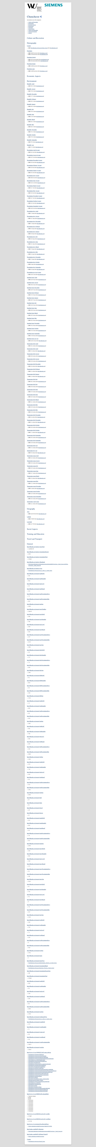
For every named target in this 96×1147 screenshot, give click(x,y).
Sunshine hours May (32, 318)
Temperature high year (32, 445)
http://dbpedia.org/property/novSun (35, 915)
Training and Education (33, 30)
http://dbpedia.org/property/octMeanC (36, 935)
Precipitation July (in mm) (33, 175)
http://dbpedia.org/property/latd (34, 797)
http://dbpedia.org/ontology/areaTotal (35, 546)
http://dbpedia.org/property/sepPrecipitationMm (38, 1006)
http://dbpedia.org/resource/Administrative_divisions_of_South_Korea (42, 962)
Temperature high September (34, 435)
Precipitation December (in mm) (34, 160)
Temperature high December (33, 364)
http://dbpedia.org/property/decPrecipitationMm (38, 665)
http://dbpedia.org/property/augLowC (36, 624)
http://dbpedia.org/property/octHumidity (36, 925)
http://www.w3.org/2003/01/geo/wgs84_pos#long (39, 1119)
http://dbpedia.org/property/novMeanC (36, 899)
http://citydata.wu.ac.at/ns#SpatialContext (36, 1060)
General (30, 33)
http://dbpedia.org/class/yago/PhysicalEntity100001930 (39, 1064)
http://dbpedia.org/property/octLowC (35, 930)
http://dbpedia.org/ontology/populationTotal (37, 557)
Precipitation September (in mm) (34, 206)
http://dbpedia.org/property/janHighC (36, 701)
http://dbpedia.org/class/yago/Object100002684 (38, 1091)
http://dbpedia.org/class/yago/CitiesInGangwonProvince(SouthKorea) (42, 1070)
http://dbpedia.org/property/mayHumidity (36, 854)
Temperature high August (33, 354)
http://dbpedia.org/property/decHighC (36, 650)
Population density (31, 57)
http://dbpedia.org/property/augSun (35, 645)
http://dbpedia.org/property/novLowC (36, 894)
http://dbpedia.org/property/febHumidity (36, 680)
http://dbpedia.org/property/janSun (35, 721)
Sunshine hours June (32, 308)
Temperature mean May (32, 481)
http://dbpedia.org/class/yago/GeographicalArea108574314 (40, 1072)
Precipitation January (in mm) (34, 170)
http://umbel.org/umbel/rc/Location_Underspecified (38, 1078)
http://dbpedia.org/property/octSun (35, 950)
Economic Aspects (32, 24)
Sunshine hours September (33, 333)
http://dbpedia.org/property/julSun (35, 757)
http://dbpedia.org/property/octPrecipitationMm (38, 945)
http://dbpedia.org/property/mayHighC (36, 848)
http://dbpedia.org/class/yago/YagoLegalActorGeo (38, 1074)
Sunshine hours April (32, 277)
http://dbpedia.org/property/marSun (35, 843)
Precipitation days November (34, 257)
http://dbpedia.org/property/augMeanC (36, 629)
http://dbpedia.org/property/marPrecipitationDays (38, 833)
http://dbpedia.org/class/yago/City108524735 (37, 1061)
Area (28, 511)
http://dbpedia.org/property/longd (35, 808)
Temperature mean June (32, 471)
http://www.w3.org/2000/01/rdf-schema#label (38, 1094)
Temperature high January (33, 374)
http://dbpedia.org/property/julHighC (35, 726)
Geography (30, 27)
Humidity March (31, 119)
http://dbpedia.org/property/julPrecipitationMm (38, 752)
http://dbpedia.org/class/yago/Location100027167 (38, 1073)
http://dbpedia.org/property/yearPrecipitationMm (38, 1042)
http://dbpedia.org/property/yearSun (35, 1047)
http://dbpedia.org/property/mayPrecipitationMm (38, 874)
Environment (31, 26)
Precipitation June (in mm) (33, 180)
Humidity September (32, 140)
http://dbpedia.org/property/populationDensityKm (38, 971)
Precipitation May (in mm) (33, 191)
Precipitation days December (34, 221)
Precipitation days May (32, 252)
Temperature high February (33, 369)
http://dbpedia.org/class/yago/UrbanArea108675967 (39, 1081)
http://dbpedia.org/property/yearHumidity (36, 1027)
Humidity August (31, 89)
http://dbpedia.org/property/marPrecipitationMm (38, 838)
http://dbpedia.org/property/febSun (35, 696)
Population (29, 51)
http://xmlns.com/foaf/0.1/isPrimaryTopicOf (37, 1134)
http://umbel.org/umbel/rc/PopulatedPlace (36, 1066)
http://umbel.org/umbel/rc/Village (34, 1087)
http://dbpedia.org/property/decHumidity (36, 655)
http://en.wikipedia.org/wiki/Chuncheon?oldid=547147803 (40, 1126)
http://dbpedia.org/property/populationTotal (37, 976)
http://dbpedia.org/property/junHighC (36, 762)
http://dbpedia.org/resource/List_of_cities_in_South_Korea (40, 570)
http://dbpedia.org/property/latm (34, 803)
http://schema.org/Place (33, 1077)
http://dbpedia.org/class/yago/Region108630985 (38, 1057)
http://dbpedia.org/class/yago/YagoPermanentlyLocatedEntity (40, 1069)
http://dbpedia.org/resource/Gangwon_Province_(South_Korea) (41, 968)
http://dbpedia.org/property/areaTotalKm (36, 609)
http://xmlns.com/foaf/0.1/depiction (35, 1129)
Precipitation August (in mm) (34, 155)
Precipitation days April (32, 211)
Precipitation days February (33, 226)
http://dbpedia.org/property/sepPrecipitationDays (38, 1001)
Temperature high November (33, 415)
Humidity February (31, 99)
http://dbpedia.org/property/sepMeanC (36, 996)
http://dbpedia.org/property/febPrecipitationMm (38, 691)
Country (29, 46)
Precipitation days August (33, 216)
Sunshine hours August (32, 282)
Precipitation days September (34, 267)
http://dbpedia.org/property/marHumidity (36, 823)
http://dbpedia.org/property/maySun (35, 879)
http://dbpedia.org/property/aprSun (35, 604)
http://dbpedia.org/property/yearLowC (36, 1032)
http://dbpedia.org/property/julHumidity (36, 731)
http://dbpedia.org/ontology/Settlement (36, 1054)
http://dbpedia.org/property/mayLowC (36, 859)
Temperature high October (33, 425)
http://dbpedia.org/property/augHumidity (36, 619)
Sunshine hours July (32, 303)
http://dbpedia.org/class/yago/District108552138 (38, 1089)
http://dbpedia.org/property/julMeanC (36, 741)
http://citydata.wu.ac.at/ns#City (34, 1083)
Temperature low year (32, 450)
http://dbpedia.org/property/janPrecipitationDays (38, 711)
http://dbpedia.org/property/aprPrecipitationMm (38, 599)
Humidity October (31, 135)
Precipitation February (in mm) (34, 165)
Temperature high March (33, 399)
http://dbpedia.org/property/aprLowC (35, 584)
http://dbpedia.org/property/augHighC (36, 614)
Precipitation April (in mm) (33, 150)
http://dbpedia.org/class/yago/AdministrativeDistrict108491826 (41, 1058)
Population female (31, 64)
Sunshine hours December (33, 287)
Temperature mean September (34, 496)
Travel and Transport (32, 31)
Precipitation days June (32, 242)
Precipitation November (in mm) (34, 196)
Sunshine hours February (33, 293)
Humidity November (32, 129)
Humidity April (30, 84)
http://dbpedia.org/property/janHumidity (36, 706)
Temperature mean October (33, 491)
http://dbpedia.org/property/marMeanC (36, 828)
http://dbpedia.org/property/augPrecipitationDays (38, 634)
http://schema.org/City (32, 1085)
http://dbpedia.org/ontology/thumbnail (36, 562)
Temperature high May (32, 405)
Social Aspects (31, 29)
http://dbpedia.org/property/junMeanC (36, 777)
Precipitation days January (33, 231)
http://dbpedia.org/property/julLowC (35, 736)
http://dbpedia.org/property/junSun (35, 792)
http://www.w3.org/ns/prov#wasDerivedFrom (38, 1124)
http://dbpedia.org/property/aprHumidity (36, 578)
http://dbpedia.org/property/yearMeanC (36, 1037)
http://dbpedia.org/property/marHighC (36, 818)
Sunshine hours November (33, 323)
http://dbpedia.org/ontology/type (34, 568)
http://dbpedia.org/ (53, 48)
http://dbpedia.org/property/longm (35, 813)
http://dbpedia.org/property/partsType (35, 961)
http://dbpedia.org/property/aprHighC (36, 573)
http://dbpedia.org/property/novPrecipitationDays (38, 904)
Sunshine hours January (32, 298)
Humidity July (30, 109)
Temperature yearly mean (33, 501)
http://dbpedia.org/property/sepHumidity (36, 986)
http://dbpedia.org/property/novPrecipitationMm (38, 910)
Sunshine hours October (32, 328)
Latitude (29, 517)
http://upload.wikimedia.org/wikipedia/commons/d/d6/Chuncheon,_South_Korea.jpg (45, 1131)
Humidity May (30, 124)
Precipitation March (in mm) (33, 186)
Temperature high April (32, 343)
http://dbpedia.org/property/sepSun (35, 1011)
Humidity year (30, 145)
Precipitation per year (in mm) (34, 272)
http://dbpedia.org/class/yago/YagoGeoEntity (37, 1056)
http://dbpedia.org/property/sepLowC (35, 991)
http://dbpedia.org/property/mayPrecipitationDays (38, 869)
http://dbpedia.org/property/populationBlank (37, 966)
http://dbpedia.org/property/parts (34, 955)
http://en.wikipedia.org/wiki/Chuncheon (36, 1136)
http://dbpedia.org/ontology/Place (35, 1076)
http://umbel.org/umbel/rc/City (34, 1062)
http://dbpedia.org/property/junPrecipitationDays (38, 782)
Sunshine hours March (32, 313)
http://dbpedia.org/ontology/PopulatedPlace (37, 1065)
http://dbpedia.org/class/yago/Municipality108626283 (39, 1088)
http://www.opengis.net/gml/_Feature (35, 1080)
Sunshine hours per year (32, 338)
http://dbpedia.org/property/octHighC (36, 920)
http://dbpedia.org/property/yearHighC (36, 1022)
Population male (31, 69)
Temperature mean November (34, 486)
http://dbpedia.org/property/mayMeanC (36, 864)
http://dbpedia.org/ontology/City (34, 1084)
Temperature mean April (33, 456)
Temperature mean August (33, 461)
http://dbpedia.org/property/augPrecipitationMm (38, 640)
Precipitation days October (33, 262)
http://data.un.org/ (43, 53)
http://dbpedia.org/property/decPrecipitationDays (38, 660)
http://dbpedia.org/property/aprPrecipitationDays (38, 594)
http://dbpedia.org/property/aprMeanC (36, 589)
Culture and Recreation (33, 22)
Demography (31, 23)
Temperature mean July (32, 466)
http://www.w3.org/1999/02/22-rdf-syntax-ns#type (39, 1052)
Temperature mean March (33, 476)
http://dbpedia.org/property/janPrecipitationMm (38, 716)
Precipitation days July (32, 236)
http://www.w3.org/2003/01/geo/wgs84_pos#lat (38, 1114)
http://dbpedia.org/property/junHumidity (36, 767)
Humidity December (32, 94)
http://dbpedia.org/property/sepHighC (36, 981)
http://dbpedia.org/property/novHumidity (36, 889)
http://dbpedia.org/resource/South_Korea (39, 48)
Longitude (29, 522)
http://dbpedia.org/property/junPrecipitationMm (38, 787)
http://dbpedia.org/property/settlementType (37, 1017)
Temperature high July (32, 379)
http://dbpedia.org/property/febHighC (36, 675)
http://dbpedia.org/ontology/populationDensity (38, 552)
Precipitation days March (33, 247)
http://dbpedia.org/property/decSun (35, 670)
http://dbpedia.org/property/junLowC (35, 772)
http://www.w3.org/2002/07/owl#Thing (36, 1068)
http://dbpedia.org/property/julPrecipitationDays (38, 747)
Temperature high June (32, 389)
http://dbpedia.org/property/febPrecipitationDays (38, 685)
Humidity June (30, 114)
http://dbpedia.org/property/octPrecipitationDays (38, 940)
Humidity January (31, 104)
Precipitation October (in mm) (34, 201)
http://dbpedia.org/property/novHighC (36, 884)
